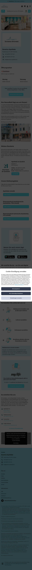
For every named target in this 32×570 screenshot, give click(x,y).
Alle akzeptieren (16, 288)
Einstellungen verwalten (16, 298)
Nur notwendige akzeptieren (16, 293)
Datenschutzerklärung (19, 284)
